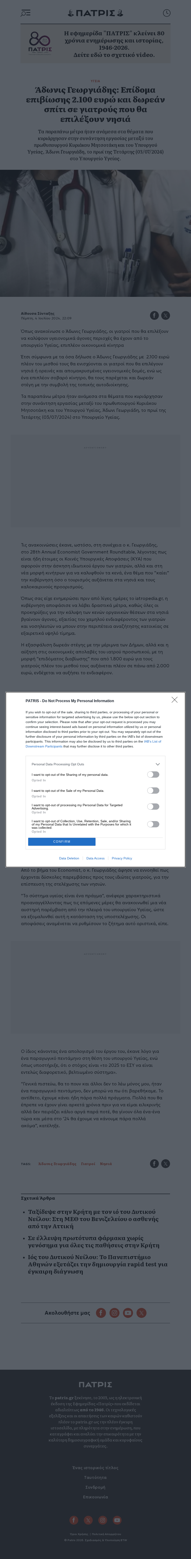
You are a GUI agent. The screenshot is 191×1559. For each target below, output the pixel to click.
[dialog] (95, 779)
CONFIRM (62, 841)
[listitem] (95, 764)
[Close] (176, 701)
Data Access (95, 858)
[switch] (153, 774)
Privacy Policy (122, 858)
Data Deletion (69, 858)
